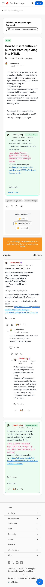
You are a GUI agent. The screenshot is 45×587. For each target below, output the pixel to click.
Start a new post (25, 244)
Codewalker (14, 63)
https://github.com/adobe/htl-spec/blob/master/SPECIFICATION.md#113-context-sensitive (22, 170)
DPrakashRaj (14, 263)
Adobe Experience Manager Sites (13, 11)
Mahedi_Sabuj (17, 135)
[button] (12, 58)
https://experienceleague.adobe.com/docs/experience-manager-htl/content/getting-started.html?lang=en (22, 309)
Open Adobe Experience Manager (23, 29)
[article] (22, 294)
